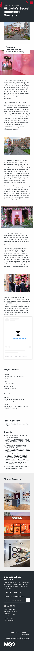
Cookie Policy (25, 632)
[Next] (31, 217)
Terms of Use (25, 634)
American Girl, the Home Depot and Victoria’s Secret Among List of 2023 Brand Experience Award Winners (17, 455)
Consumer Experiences (12, 5)
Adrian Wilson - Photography (13, 406)
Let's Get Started (12, 593)
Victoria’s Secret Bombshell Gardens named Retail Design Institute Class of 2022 (17, 441)
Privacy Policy (15, 632)
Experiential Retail (10, 388)
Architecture (8, 399)
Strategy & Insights (10, 401)
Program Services (18, 399)
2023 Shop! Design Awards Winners (17, 460)
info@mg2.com (9, 620)
